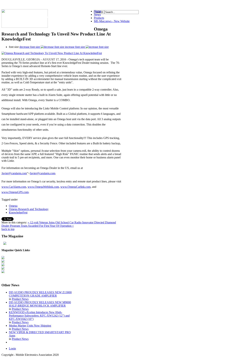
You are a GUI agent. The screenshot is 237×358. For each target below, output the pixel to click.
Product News (20, 299)
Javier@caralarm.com (14, 173)
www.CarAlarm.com (13, 186)
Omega (13, 205)
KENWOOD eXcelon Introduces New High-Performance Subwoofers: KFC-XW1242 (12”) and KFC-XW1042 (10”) (39, 315)
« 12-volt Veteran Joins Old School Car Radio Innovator (61, 222)
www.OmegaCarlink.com (75, 186)
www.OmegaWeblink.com (43, 186)
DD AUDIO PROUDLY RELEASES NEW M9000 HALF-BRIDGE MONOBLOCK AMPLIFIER (40, 304)
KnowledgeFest (18, 212)
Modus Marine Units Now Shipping (30, 325)
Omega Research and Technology (29, 209)
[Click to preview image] (51, 53)
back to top (7, 229)
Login (12, 348)
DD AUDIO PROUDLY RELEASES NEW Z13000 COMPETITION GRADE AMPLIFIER (40, 294)
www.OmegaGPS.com (15, 192)
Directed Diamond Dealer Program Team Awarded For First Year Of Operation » (58, 224)
